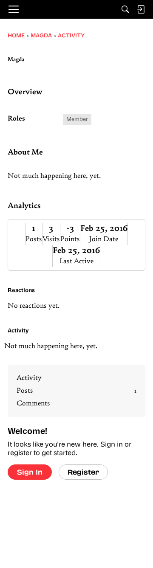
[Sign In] (140, 9)
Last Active (77, 261)
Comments (33, 403)
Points (70, 239)
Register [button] (83, 472)
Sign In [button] (29, 472)
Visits (51, 239)
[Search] (125, 9)
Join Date (103, 239)
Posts (34, 239)
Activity (29, 378)
